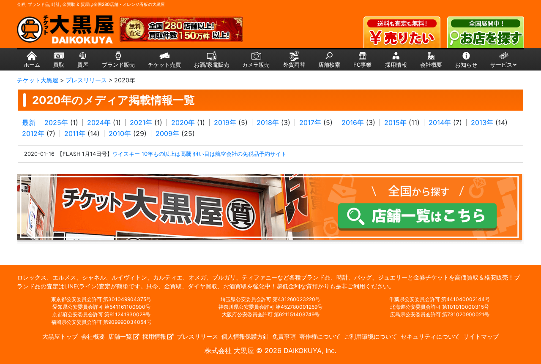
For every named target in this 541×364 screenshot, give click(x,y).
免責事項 (284, 336)
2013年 (482, 122)
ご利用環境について (370, 336)
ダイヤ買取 (202, 286)
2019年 (225, 122)
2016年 (353, 122)
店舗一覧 (120, 336)
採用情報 (154, 336)
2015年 (395, 122)
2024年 (99, 122)
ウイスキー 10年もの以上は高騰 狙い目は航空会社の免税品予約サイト (199, 154)
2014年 (440, 122)
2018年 (268, 122)
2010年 (120, 133)
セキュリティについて (430, 336)
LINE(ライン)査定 (87, 286)
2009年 (167, 133)
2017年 (310, 122)
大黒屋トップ (60, 336)
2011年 (74, 133)
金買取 (173, 286)
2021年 (141, 122)
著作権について (320, 336)
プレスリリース (197, 336)
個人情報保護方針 (245, 336)
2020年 (183, 122)
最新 (29, 122)
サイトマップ (481, 336)
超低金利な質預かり (303, 286)
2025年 (56, 122)
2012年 (33, 133)
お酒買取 (235, 286)
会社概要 (93, 336)
